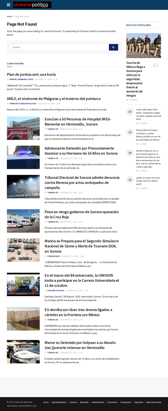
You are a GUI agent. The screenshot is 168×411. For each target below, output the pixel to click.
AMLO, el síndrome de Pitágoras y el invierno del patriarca (53, 98)
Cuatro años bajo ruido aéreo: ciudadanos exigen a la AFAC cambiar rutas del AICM (148, 114)
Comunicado (53, 256)
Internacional (98, 402)
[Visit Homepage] (32, 5)
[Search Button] (113, 47)
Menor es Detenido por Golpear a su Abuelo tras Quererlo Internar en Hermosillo (80, 345)
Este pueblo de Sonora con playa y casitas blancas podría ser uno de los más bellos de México (148, 135)
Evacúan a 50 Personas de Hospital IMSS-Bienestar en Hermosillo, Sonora (78, 121)
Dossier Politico (55, 291)
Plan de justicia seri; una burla (31, 74)
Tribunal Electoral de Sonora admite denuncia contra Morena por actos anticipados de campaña (82, 182)
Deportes (138, 402)
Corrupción (125, 402)
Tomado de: (53, 129)
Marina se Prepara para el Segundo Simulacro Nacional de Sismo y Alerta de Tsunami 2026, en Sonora (82, 246)
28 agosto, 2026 (44, 79)
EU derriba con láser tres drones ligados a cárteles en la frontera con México (78, 312)
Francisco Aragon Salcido (23, 104)
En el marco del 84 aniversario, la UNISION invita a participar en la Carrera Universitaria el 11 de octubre (82, 280)
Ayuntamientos (59, 402)
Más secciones (154, 402)
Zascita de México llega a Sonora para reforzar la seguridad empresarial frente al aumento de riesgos (135, 79)
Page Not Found (22, 16)
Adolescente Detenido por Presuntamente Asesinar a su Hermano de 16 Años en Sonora (81, 151)
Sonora (73, 402)
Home (9, 16)
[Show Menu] (8, 5)
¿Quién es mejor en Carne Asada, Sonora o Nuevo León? (148, 181)
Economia (112, 402)
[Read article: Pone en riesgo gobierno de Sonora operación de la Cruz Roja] (23, 221)
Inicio (46, 402)
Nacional (84, 402)
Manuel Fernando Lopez (21, 79)
